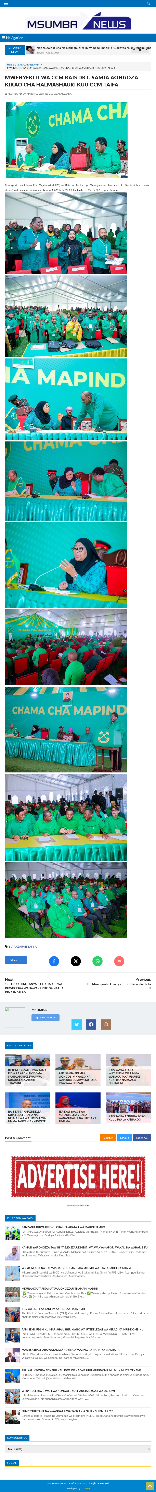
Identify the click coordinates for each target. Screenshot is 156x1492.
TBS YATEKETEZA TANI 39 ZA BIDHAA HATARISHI (53, 1309)
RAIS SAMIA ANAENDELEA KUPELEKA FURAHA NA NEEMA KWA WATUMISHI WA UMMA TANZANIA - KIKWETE (27, 1116)
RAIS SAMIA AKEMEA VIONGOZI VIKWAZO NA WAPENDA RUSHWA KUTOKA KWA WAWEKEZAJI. (77, 1078)
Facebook (142, 1137)
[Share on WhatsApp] (97, 961)
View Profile (47, 1017)
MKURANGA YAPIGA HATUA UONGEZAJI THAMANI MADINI (60, 1288)
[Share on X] (76, 961)
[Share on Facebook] (54, 961)
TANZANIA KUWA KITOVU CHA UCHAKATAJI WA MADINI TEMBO (63, 1227)
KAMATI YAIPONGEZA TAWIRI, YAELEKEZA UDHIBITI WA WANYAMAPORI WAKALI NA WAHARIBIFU (85, 1247)
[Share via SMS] (119, 961)
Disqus (124, 1137)
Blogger (108, 1137)
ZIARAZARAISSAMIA (28, 64)
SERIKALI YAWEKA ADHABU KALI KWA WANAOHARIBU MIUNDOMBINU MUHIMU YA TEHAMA (82, 1370)
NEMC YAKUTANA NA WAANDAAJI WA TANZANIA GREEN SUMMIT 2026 (67, 1411)
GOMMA (86, 1488)
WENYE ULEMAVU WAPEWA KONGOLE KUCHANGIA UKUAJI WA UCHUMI (68, 1391)
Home (10, 64)
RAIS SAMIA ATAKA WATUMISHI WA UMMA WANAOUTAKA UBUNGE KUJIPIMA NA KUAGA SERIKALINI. (124, 1076)
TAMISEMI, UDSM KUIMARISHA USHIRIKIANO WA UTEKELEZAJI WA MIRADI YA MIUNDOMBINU (83, 1329)
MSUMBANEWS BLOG (59, 1483)
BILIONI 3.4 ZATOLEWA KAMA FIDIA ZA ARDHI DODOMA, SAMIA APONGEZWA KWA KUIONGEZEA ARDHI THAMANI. (27, 1076)
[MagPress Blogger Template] (78, 20)
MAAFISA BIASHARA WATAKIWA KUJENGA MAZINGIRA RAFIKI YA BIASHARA (70, 1349)
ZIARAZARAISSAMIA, (60, 93)
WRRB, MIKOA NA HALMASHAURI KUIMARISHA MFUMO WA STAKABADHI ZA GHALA (76, 1268)
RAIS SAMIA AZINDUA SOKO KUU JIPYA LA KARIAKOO (127, 1118)
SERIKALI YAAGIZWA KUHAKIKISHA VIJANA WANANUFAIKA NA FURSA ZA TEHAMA (77, 1116)
